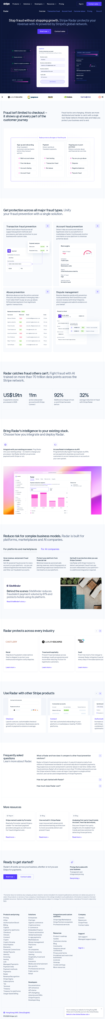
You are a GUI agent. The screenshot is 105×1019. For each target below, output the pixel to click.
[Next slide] (100, 630)
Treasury (6, 989)
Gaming (31, 954)
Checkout (7, 932)
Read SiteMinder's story (16, 601)
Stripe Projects (34, 998)
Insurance (32, 961)
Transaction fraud (53, 11)
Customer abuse (79, 11)
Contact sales (93, 4)
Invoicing (6, 957)
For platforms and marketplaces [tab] (20, 549)
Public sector (33, 971)
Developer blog (34, 1000)
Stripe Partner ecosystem (63, 922)
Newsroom (82, 920)
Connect (6, 937)
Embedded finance (35, 930)
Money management (36, 942)
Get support (82, 937)
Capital (6, 927)
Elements (6, 947)
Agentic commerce (35, 923)
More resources (59, 967)
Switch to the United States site (77, 1014)
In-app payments (34, 937)
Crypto (6, 940)
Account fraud (67, 11)
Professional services (36, 969)
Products (16, 4)
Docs (98, 11)
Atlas (5, 920)
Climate (6, 935)
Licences (56, 960)
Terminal (6, 986)
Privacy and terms (60, 953)
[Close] (101, 1012)
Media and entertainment (38, 964)
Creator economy (35, 952)
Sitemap (56, 962)
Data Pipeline (8, 945)
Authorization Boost (11, 923)
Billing (5, 925)
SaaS (30, 947)
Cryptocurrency (34, 925)
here (4, 901)
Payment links (8, 967)
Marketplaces (33, 940)
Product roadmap (60, 936)
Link (4, 962)
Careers (81, 918)
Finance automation (36, 932)
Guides (56, 939)
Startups (31, 920)
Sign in (81, 4)
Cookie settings (59, 965)
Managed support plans (87, 939)
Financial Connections (11, 950)
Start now (43, 31)
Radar (6, 11)
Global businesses (35, 935)
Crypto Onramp (9, 942)
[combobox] (16, 1012)
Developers (39, 4)
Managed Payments (10, 964)
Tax (4, 984)
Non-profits (32, 966)
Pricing (61, 4)
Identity (6, 954)
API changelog (33, 993)
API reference (33, 988)
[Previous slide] (96, 630)
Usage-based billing (10, 994)
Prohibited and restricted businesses (62, 956)
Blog (55, 944)
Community (57, 946)
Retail (30, 974)
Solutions (26, 4)
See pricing (74, 878)
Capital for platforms (11, 930)
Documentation (34, 985)
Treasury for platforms (12, 991)
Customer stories (60, 941)
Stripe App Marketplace (62, 920)
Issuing (6, 959)
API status (32, 990)
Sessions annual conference (59, 949)
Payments (7, 972)
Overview (42, 11)
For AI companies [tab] (50, 549)
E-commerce (33, 927)
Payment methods (10, 969)
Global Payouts (9, 952)
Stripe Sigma (8, 979)
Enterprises (32, 918)
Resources (50, 4)
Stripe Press (82, 923)
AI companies (33, 950)
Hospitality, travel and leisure (36, 958)
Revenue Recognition (11, 976)
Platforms (32, 945)
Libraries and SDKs (35, 995)
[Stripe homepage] (6, 4)
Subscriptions (8, 981)
